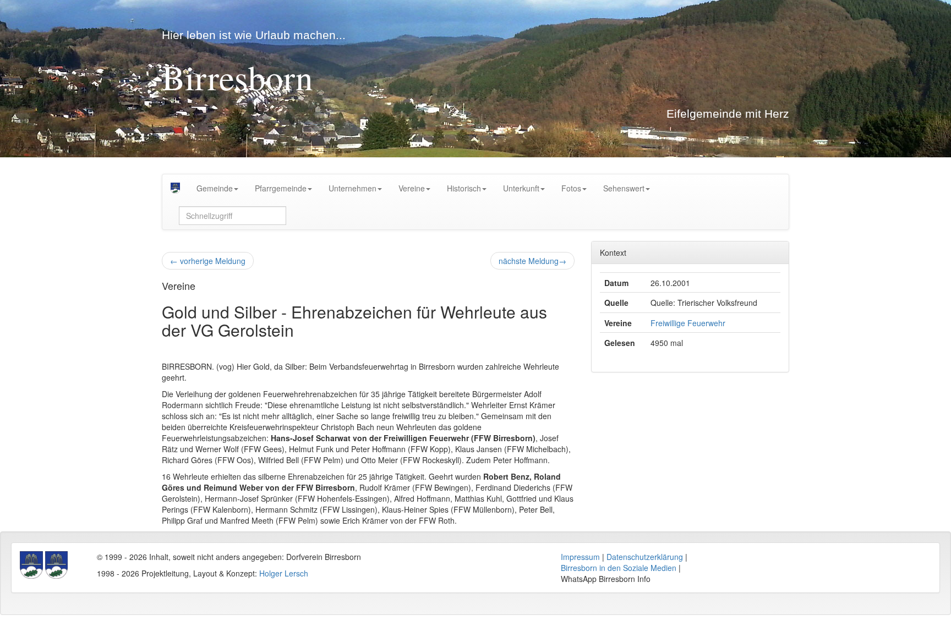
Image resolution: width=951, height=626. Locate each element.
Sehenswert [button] (623, 188)
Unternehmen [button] (352, 188)
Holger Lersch (283, 573)
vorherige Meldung (207, 260)
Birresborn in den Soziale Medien (618, 567)
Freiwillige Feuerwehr (688, 322)
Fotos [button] (571, 188)
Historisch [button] (464, 188)
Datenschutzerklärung (644, 556)
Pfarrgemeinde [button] (281, 188)
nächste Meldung (532, 260)
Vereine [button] (411, 188)
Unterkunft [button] (521, 188)
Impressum (580, 556)
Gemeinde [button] (214, 188)
